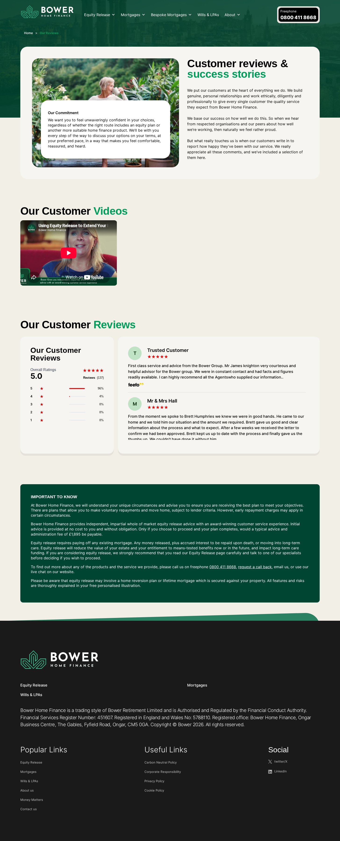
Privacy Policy (154, 781)
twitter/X (280, 761)
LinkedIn (280, 771)
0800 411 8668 (222, 566)
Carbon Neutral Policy (160, 762)
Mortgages (130, 14)
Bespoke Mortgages (169, 14)
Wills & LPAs (208, 14)
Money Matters (31, 800)
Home (28, 33)
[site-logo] (47, 12)
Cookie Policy (154, 790)
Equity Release (97, 14)
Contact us (28, 809)
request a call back (255, 566)
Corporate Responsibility (162, 772)
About (230, 14)
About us (27, 790)
